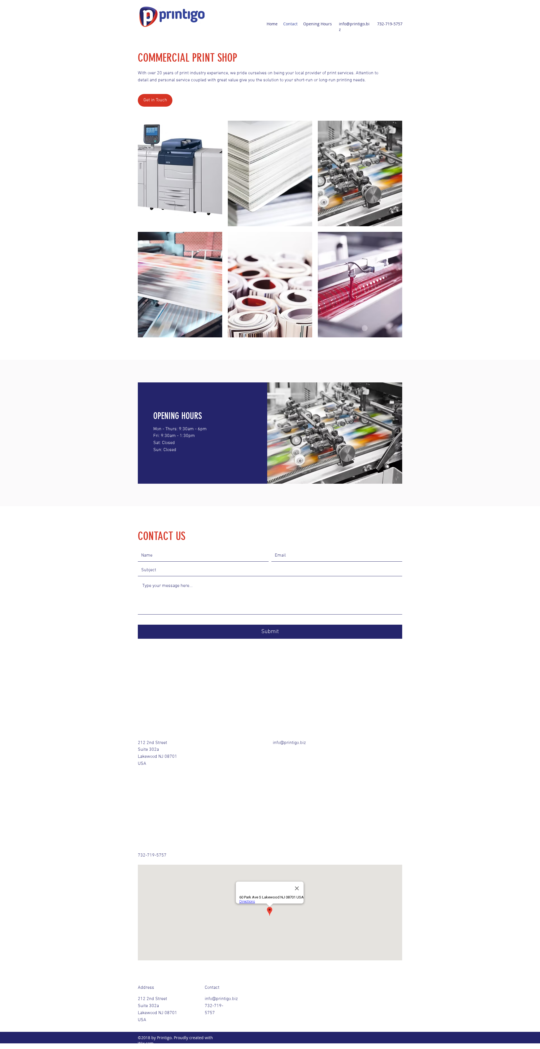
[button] (180, 173)
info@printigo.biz (289, 743)
